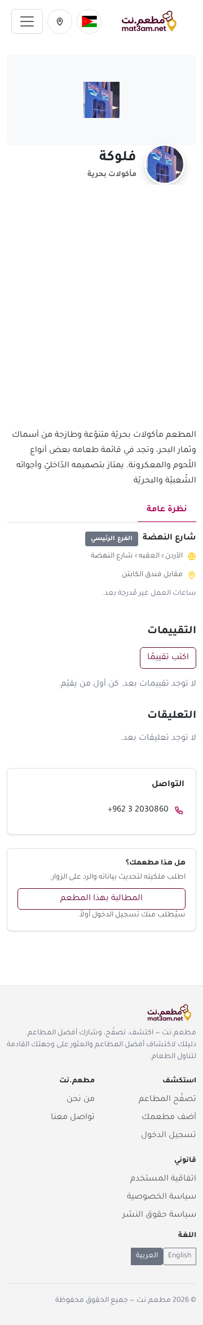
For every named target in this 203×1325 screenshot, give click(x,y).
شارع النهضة (112, 556)
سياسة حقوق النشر (159, 1215)
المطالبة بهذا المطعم (101, 898)
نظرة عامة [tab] (167, 510)
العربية (147, 1256)
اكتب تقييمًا (168, 657)
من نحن (81, 1099)
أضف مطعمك (169, 1117)
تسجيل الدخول (168, 1135)
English (179, 1256)
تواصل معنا (73, 1117)
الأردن (174, 556)
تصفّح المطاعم (167, 1099)
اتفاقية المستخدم (163, 1179)
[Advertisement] (101, 313)
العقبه (149, 556)
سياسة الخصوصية (161, 1197)
